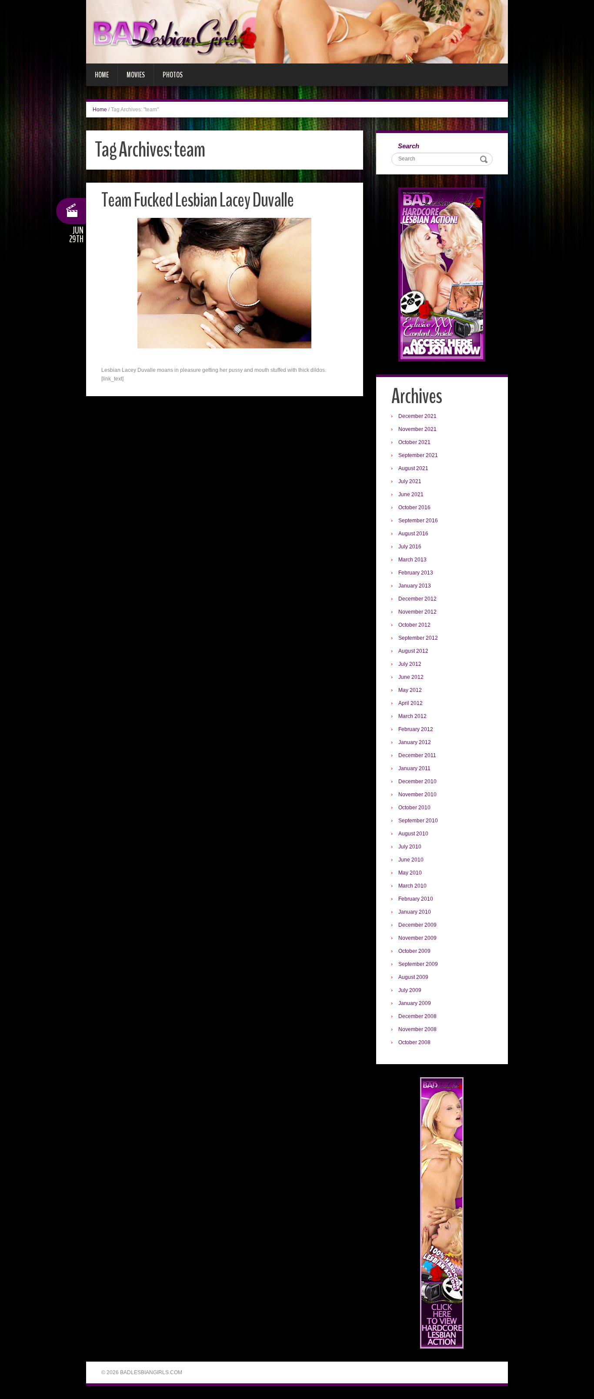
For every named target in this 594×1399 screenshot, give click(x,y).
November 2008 (417, 1029)
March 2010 (412, 886)
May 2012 (410, 690)
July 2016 (409, 547)
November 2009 (417, 938)
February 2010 (415, 899)
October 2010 (414, 808)
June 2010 (411, 860)
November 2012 (417, 612)
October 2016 (414, 507)
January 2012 (414, 742)
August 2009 (413, 977)
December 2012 (417, 599)
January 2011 (414, 768)
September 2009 (418, 964)
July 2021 (409, 481)
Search (408, 146)
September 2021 (418, 455)
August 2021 (413, 468)
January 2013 (414, 586)
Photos (173, 75)
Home (102, 75)
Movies (136, 75)
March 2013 (412, 560)
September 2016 (418, 521)
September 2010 (418, 821)
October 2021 (414, 442)
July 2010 (409, 847)
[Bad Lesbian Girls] (297, 31)
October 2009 (414, 951)
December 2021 (417, 416)
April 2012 (410, 703)
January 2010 (414, 912)
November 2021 (417, 429)
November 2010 (417, 794)
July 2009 (409, 990)
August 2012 (413, 651)
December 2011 (417, 755)
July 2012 (409, 664)
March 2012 (412, 716)
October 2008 (414, 1042)
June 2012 (411, 677)
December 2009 (417, 925)
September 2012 (418, 638)
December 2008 (417, 1016)
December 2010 (417, 781)
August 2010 (413, 834)
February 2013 (415, 573)
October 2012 (414, 625)
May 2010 (410, 873)
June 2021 (411, 494)
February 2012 (415, 729)
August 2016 (413, 534)
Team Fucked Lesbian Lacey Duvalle (197, 200)
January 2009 (414, 1003)
